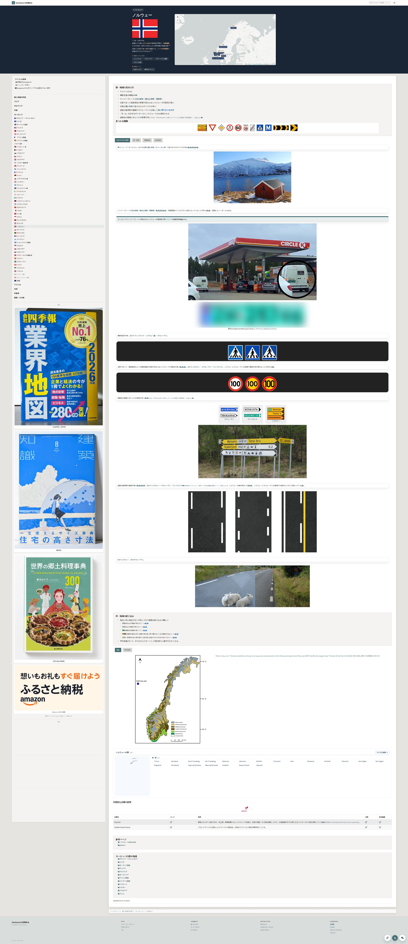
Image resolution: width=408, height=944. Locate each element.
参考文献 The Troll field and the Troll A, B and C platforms (341, 822)
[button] (177, 17)
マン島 (19, 214)
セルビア (20, 246)
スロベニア (21, 252)
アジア (16, 101)
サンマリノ (21, 239)
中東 (16, 110)
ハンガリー (21, 182)
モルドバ (20, 274)
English (332, 927)
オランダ (20, 223)
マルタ (19, 210)
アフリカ (17, 284)
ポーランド (21, 230)
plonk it (122, 845)
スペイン (20, 258)
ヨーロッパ (18, 114)
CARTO (273, 64)
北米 (16, 289)
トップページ (114, 911)
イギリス (20, 271)
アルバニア (21, 131)
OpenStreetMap (257, 64)
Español (332, 933)
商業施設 (147, 140)
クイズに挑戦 (382, 752)
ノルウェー (21, 226)
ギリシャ (20, 185)
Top (122, 930)
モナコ (19, 217)
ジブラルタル (21, 179)
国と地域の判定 (20, 97)
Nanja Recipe (264, 930)
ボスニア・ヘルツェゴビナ (26, 118)
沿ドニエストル (22, 277)
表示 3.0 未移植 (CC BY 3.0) (370, 656)
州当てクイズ (137, 69)
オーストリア (21, 134)
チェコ (19, 156)
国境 (18, 281)
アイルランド (21, 191)
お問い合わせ (125, 927)
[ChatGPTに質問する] (402, 938)
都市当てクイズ (149, 69)
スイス (19, 265)
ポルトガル (21, 233)
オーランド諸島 (22, 124)
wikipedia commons (270, 329)
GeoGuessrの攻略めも (20, 922)
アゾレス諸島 (21, 137)
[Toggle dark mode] (394, 3)
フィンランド (137, 59)
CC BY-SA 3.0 (258, 329)
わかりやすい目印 (122, 140)
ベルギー (20, 150)
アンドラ (20, 128)
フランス (20, 172)
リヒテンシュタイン (23, 201)
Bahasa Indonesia (336, 930)
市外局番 (127, 650)
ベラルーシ (21, 147)
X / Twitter (196, 927)
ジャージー (20, 194)
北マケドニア (21, 207)
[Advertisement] (59, 738)
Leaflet (248, 64)
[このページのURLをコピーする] (387, 938)
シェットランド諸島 (23, 242)
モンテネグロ (21, 220)
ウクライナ (21, 268)
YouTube (195, 924)
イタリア (20, 198)
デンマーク (21, 166)
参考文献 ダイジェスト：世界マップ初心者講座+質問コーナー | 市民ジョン (205, 485)
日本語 (332, 924)
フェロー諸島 (21, 163)
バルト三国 (18, 144)
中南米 (16, 293)
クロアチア (21, 159)
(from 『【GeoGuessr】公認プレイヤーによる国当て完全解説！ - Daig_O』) (177, 117)
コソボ (19, 121)
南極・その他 (19, 297)
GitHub (194, 930)
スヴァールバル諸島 (161, 59)
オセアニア (18, 105)
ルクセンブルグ (22, 204)
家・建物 (136, 140)
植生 (118, 650)
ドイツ (19, 175)
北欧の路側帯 (168, 110)
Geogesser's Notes (266, 927)
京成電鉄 (158, 140)
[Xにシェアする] (395, 938)
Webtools (263, 924)
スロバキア (21, 249)
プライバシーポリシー (128, 924)
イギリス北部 (137, 62)
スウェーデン (148, 59)
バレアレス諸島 (22, 140)
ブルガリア (21, 153)
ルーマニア (21, 236)
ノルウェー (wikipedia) (128, 842)
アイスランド (21, 188)
